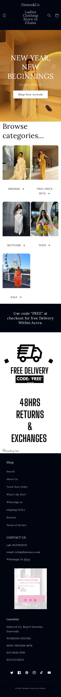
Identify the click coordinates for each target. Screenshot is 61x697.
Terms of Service (17, 525)
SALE (14, 297)
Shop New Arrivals (30, 94)
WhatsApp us (15, 502)
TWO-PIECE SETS (45, 191)
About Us (12, 479)
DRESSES (14, 188)
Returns (11, 517)
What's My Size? (16, 494)
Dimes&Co (26, 688)
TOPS (42, 245)
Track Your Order (17, 486)
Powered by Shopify (38, 688)
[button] (4, 15)
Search (11, 471)
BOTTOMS (14, 245)
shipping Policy (16, 509)
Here (27, 559)
